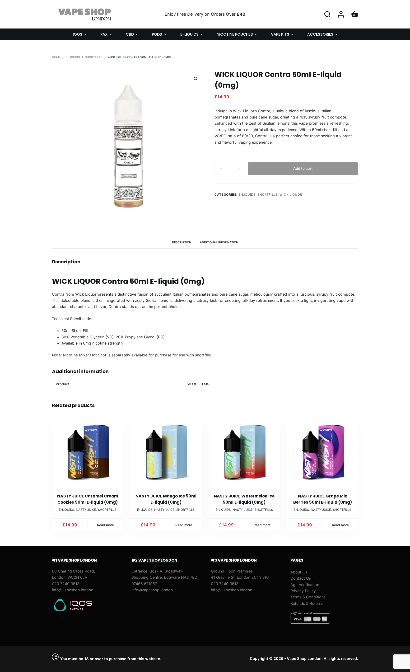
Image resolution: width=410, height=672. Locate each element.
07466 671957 (144, 583)
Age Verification (304, 584)
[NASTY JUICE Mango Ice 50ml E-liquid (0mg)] (165, 451)
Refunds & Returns (306, 603)
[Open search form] (327, 14)
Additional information (219, 242)
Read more (105, 525)
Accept (23, 658)
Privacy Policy (303, 590)
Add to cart (303, 168)
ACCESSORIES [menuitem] (320, 34)
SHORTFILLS (267, 194)
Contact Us (300, 578)
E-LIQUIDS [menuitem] (189, 34)
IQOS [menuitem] (77, 34)
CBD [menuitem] (130, 34)
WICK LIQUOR (291, 194)
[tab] (182, 243)
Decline (45, 658)
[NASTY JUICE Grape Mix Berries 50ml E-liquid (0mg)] (322, 451)
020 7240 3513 (65, 583)
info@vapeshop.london (72, 589)
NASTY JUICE (86, 509)
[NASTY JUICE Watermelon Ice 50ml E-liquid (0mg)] (244, 451)
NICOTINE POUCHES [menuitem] (235, 34)
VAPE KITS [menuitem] (280, 34)
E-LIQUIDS (247, 194)
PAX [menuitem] (104, 34)
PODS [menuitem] (157, 34)
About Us (298, 572)
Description (181, 242)
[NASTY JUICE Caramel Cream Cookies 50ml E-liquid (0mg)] (87, 451)
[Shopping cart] (354, 14)
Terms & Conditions (308, 597)
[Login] (341, 14)
